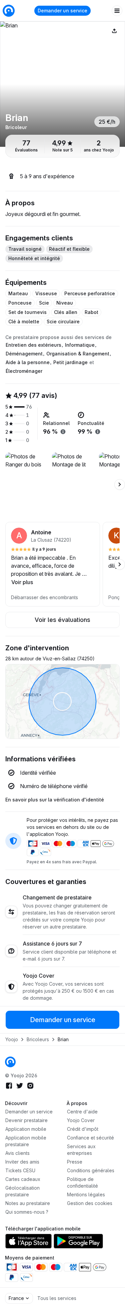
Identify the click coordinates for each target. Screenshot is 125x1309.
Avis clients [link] (17, 1153)
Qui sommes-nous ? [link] (26, 1212)
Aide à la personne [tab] (28, 362)
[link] (10, 1062)
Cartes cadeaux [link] (22, 1179)
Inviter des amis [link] (22, 1162)
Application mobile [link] (25, 1129)
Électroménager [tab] (24, 371)
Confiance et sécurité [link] (90, 1137)
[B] (62, 84)
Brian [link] (63, 1039)
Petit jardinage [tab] (70, 362)
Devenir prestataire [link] (26, 1120)
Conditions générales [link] (90, 1170)
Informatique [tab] (80, 345)
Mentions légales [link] (86, 1194)
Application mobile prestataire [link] (25, 1141)
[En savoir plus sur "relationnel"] (63, 431)
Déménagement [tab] (24, 353)
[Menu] (117, 10)
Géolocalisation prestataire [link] (22, 1191)
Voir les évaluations (62, 619)
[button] (52, 564)
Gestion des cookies (89, 1203)
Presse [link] (74, 1162)
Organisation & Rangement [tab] (77, 353)
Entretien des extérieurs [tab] (33, 345)
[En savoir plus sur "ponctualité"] (97, 431)
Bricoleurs (38, 1039)
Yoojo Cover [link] (81, 1120)
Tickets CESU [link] (20, 1170)
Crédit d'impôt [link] (82, 1129)
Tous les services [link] (56, 1298)
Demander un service (62, 10)
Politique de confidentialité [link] (82, 1182)
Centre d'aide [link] (82, 1111)
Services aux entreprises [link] (81, 1149)
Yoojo (11, 1039)
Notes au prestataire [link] (27, 1203)
